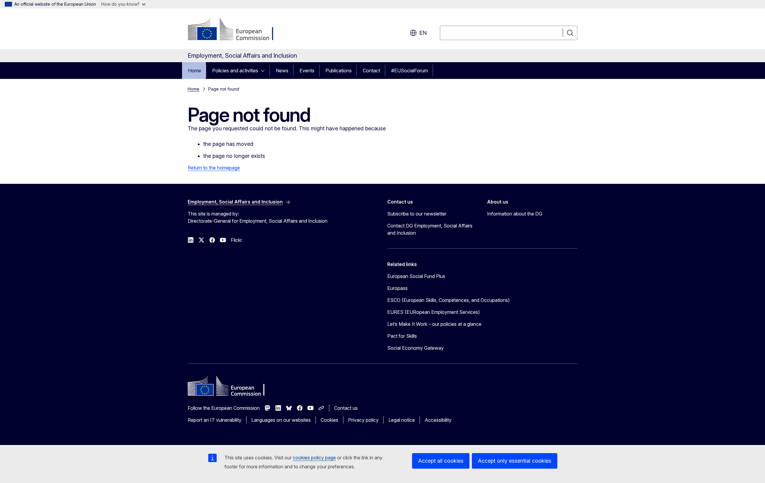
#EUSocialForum (409, 71)
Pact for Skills (402, 336)
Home (194, 71)
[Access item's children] (264, 70)
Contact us (346, 408)
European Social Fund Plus (416, 276)
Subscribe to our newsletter (416, 214)
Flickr (236, 240)
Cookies (329, 420)
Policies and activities (235, 71)
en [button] (423, 33)
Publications (338, 71)
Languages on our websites (281, 420)
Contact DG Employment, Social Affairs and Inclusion (429, 229)
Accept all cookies (440, 461)
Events (306, 71)
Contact (371, 71)
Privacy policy (363, 420)
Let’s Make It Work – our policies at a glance (434, 324)
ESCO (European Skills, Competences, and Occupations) (448, 300)
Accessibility (438, 420)
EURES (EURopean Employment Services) (433, 312)
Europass (397, 288)
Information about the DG (514, 214)
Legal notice (401, 420)
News (282, 71)
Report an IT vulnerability (214, 420)
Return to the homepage (214, 168)
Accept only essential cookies (514, 461)
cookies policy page (314, 458)
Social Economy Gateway (415, 348)
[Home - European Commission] (236, 30)
